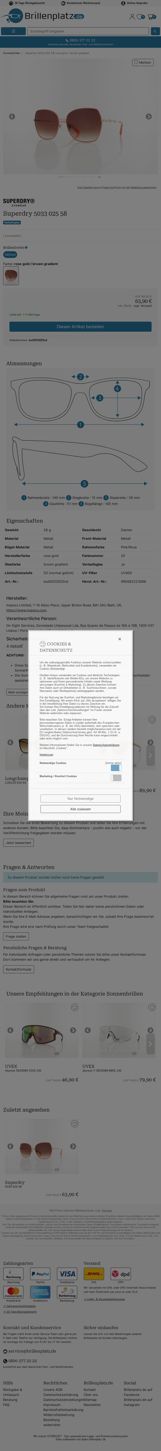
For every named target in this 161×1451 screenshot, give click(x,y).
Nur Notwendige (80, 798)
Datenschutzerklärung (106, 745)
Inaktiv (117, 777)
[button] (116, 768)
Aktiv (116, 767)
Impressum (46, 754)
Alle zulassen (80, 809)
